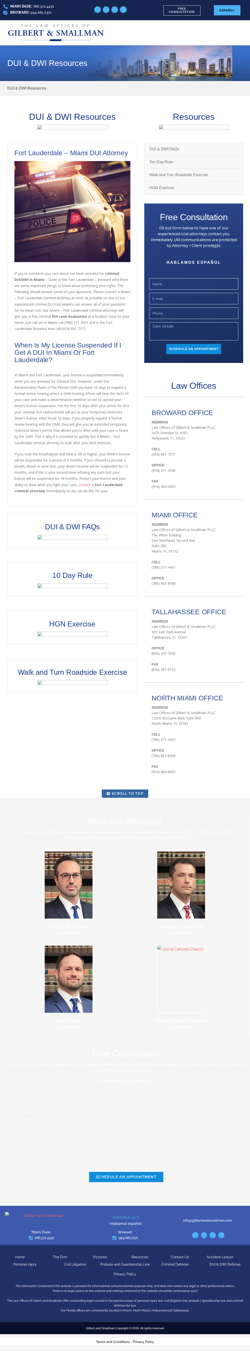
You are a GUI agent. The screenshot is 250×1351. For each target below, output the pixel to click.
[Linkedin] (195, 1235)
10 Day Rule (72, 575)
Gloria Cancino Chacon (181, 1020)
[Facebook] (204, 1235)
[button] (239, 33)
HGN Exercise (72, 624)
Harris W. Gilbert (68, 926)
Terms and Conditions (113, 1342)
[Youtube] (123, 9)
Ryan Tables (68, 1020)
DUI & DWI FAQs (72, 527)
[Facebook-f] (106, 9)
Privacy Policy (143, 1342)
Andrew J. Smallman (181, 926)
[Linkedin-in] (97, 9)
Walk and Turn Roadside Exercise (72, 672)
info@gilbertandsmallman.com (207, 1220)
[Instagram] (114, 9)
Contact (84, 484)
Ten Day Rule (161, 162)
